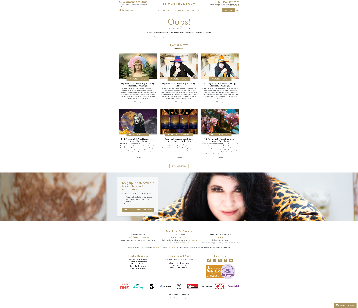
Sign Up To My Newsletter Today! (138, 210)
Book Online (228, 10)
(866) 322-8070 (230, 2)
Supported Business (218, 6)
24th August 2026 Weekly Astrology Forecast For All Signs (138, 140)
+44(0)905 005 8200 (135, 2)
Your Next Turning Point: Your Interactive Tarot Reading (179, 140)
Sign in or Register (128, 10)
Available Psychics (346, 305)
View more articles (179, 166)
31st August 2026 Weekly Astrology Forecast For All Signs (220, 84)
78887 (220, 237)
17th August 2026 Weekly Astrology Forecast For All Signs (220, 140)
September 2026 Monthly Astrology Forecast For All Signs (138, 84)
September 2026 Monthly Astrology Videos (179, 84)
